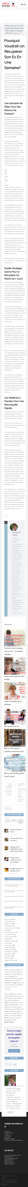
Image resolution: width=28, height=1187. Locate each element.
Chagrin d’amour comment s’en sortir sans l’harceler (15, 860)
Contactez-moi (8, 1133)
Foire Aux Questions (9, 934)
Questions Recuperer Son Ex (16, 831)
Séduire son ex (8, 958)
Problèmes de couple (9, 949)
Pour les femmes (8, 945)
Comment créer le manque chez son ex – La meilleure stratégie (14, 885)
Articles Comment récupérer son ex (20, 821)
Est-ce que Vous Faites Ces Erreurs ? (16, 839)
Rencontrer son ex (9, 954)
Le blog (6, 1134)
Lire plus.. (10, 1112)
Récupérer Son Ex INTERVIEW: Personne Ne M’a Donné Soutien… (16, 849)
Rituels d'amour (8, 956)
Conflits (6, 930)
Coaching (7, 1137)
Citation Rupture (8, 926)
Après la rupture (8, 919)
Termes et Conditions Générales (13, 1140)
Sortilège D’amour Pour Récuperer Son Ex (16, 870)
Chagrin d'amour (8, 923)
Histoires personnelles (10, 936)
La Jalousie (7, 943)
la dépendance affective (10, 941)
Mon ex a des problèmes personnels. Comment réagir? (14, 907)
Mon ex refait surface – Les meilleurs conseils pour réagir (14, 891)
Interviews (7, 938)
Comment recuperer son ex (10, 928)
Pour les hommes (8, 947)
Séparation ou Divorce (10, 960)
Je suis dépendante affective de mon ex (14, 901)
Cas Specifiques (8, 921)
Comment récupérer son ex (12, 1155)
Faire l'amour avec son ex (10, 932)
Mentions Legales (9, 1139)
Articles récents (7, 820)
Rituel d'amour (8, 1161)
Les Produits (8, 1136)
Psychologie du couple (10, 951)
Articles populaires (14, 820)
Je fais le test (14, 1051)
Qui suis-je (7, 1131)
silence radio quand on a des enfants (14, 896)
